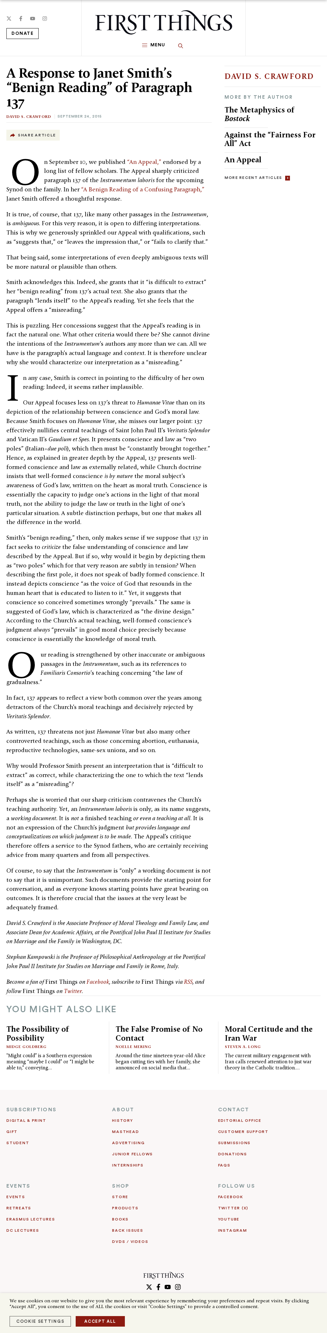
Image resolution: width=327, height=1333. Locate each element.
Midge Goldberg (26, 1046)
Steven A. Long (243, 1046)
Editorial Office (240, 1120)
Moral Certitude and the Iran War (269, 1033)
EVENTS (18, 1186)
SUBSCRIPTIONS (31, 1109)
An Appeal (242, 160)
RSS (188, 981)
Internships (127, 1165)
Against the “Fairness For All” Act (270, 139)
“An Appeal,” (144, 162)
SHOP (120, 1186)
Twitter (73, 991)
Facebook (98, 981)
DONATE (22, 33)
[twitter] (8, 18)
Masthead (125, 1132)
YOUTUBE (229, 1219)
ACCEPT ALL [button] (100, 1321)
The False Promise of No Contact (159, 1033)
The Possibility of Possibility (37, 1033)
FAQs (224, 1165)
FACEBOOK (230, 1197)
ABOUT (123, 1109)
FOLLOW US (236, 1186)
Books (120, 1219)
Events (15, 1197)
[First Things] (163, 22)
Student (17, 1143)
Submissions (234, 1143)
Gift (12, 1132)
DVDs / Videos (130, 1242)
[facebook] (21, 18)
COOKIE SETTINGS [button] (40, 1321)
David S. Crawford (28, 116)
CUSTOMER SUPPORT (243, 1132)
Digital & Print (26, 1120)
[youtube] (32, 18)
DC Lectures (22, 1230)
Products (125, 1208)
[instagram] (44, 18)
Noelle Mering (133, 1046)
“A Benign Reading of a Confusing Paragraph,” (142, 189)
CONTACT (233, 1109)
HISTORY (122, 1120)
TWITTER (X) (233, 1208)
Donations (232, 1154)
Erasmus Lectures (30, 1219)
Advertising (128, 1143)
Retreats (18, 1208)
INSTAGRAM (232, 1230)
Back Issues (127, 1230)
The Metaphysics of (259, 114)
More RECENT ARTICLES (253, 178)
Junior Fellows (132, 1154)
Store (120, 1197)
